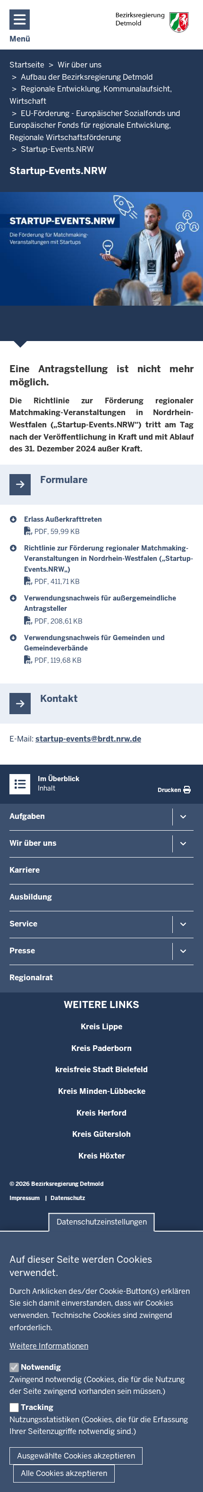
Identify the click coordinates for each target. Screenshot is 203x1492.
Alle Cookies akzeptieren (64, 1473)
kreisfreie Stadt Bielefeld (101, 1070)
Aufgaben (27, 816)
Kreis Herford (101, 1113)
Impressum (24, 1198)
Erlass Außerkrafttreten (63, 519)
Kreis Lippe (101, 1027)
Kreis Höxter (101, 1156)
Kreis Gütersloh (101, 1134)
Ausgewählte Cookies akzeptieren (76, 1456)
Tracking (37, 1407)
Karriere (24, 870)
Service (23, 924)
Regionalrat (31, 978)
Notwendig (41, 1367)
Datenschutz (68, 1198)
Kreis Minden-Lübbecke (101, 1091)
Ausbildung (30, 897)
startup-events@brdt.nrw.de (88, 739)
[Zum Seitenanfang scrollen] (184, 1475)
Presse (22, 951)
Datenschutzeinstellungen (102, 1222)
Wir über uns (33, 843)
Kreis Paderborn (101, 1048)
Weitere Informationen (48, 1346)
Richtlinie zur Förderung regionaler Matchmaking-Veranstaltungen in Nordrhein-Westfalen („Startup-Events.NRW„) (108, 559)
